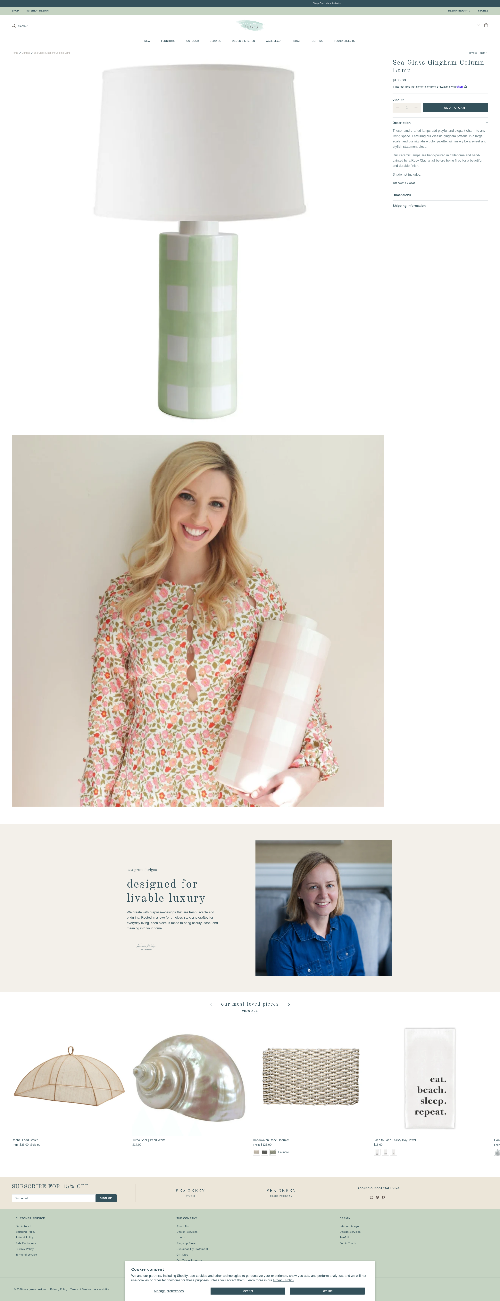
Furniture (168, 41)
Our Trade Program (189, 1260)
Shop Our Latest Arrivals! (268, 3)
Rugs (297, 41)
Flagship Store (186, 1243)
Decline (327, 1291)
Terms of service (26, 1254)
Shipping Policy (25, 1231)
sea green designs (34, 1289)
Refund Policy (25, 1237)
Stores (483, 10)
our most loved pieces (251, 1004)
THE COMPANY (187, 1218)
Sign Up (106, 1198)
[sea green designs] (250, 25)
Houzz (181, 1237)
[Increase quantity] (416, 108)
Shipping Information (409, 206)
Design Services (187, 1231)
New (147, 41)
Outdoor (192, 41)
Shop (15, 10)
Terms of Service (80, 1289)
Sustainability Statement (192, 1248)
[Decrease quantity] (397, 108)
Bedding (215, 41)
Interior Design (38, 10)
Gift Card (182, 1254)
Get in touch (23, 1226)
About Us (182, 1226)
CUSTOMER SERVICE (30, 1218)
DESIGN (345, 1218)
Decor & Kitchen (243, 41)
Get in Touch (348, 1243)
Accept (248, 1291)
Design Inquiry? (459, 10)
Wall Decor (274, 41)
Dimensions (402, 195)
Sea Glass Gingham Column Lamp (52, 53)
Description (402, 123)
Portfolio (345, 1237)
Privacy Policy (283, 1280)
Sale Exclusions (26, 1243)
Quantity (398, 100)
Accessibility (101, 1289)
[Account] (478, 25)
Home (15, 53)
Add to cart (455, 107)
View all (250, 1010)
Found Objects (344, 41)
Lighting (317, 41)
